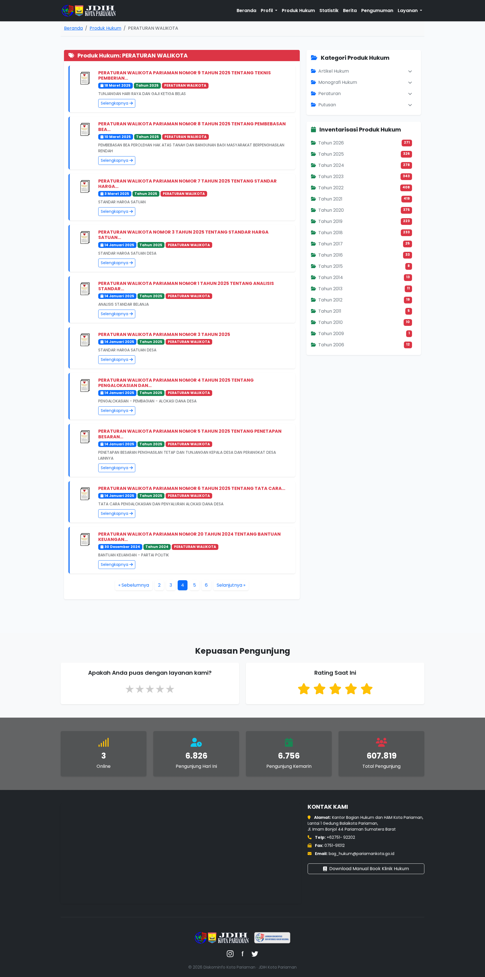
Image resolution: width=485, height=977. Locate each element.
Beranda (246, 10)
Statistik (328, 10)
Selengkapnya (115, 103)
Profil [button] (267, 10)
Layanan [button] (408, 10)
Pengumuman (377, 10)
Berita (350, 10)
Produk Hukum (298, 10)
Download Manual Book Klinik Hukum (369, 868)
